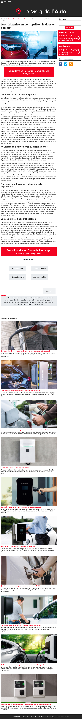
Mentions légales (51, 716)
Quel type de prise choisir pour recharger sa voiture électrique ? (22, 586)
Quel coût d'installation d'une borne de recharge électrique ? (21, 507)
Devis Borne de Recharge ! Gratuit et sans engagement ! (29, 72)
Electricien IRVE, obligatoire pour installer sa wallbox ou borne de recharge (26, 704)
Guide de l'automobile (13, 18)
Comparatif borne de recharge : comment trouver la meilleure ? (22, 625)
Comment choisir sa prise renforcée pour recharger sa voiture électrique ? (25, 351)
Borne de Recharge (26, 18)
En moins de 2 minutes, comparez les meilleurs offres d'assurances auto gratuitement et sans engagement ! (69, 37)
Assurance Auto (66, 32)
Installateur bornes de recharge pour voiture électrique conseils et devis (24, 430)
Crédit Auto (64, 46)
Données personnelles (63, 716)
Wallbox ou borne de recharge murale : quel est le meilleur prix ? (22, 665)
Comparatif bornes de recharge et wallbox (15, 468)
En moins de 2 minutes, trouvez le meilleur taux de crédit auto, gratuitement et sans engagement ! (69, 51)
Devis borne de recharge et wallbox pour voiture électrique (20, 390)
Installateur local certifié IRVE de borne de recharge (18, 546)
